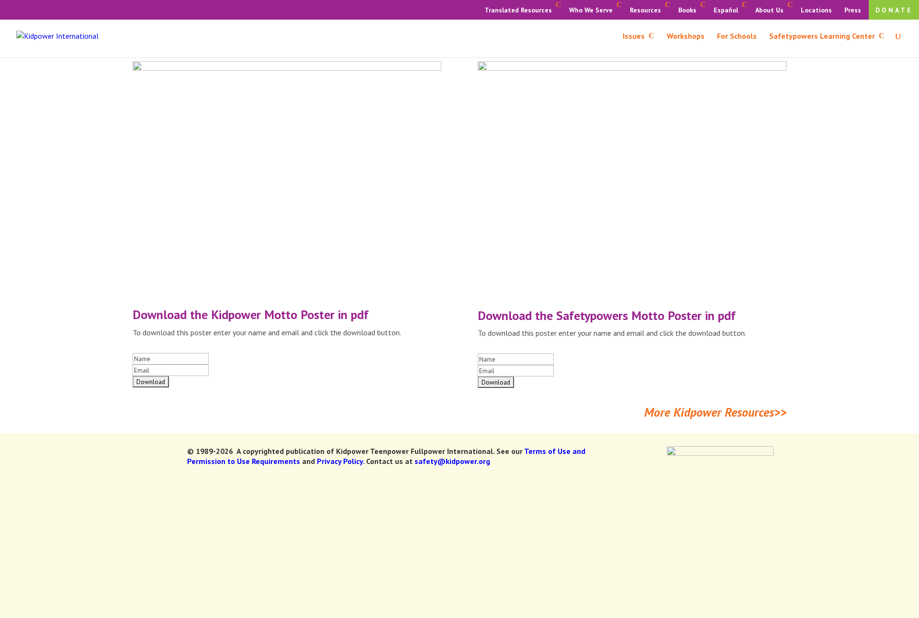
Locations (816, 10)
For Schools (737, 37)
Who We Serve (591, 10)
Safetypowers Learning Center (822, 37)
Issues (634, 37)
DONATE (894, 10)
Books (687, 10)
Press (852, 10)
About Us (769, 10)
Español (726, 10)
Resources (645, 10)
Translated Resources (518, 10)
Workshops (686, 37)
